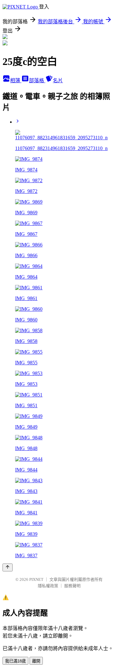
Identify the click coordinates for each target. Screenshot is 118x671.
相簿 (15, 80)
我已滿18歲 (15, 661)
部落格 (37, 80)
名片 (58, 80)
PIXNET (36, 579)
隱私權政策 (48, 585)
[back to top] (8, 567)
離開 (36, 661)
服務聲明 (72, 585)
